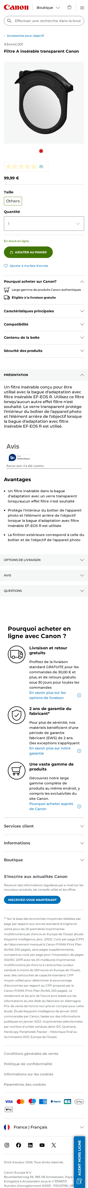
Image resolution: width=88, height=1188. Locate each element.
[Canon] (16, 7)
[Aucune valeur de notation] (22, 166)
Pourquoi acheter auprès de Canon (51, 806)
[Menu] (82, 7)
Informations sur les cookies (28, 1074)
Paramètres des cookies (25, 1084)
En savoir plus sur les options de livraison (47, 695)
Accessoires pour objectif (25, 35)
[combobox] (44, 21)
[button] (41, 151)
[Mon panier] (70, 7)
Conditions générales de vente (31, 1053)
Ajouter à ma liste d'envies (29, 266)
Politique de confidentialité (28, 1064)
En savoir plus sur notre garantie (50, 751)
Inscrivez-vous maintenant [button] (32, 900)
